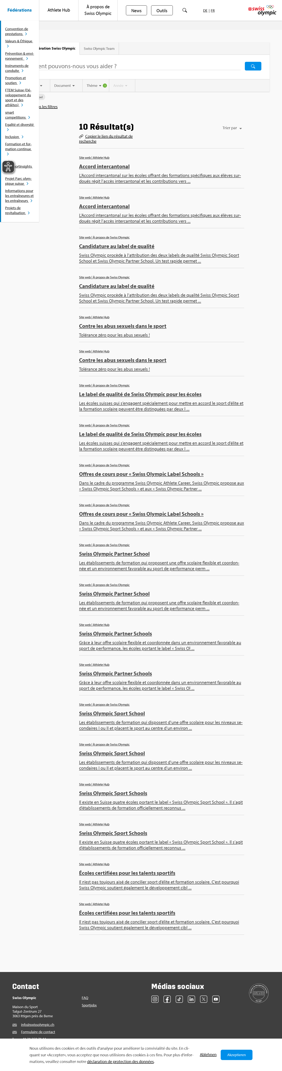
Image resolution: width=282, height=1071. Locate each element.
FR (213, 10)
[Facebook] (167, 999)
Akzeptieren (236, 1054)
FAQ (85, 998)
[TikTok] (179, 999)
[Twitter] (203, 999)
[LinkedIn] (191, 999)
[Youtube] (215, 999)
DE (205, 10)
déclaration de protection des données (120, 1061)
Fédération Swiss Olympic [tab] (53, 48)
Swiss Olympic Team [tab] (99, 48)
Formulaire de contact (38, 1031)
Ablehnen (208, 1054)
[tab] (66, 85)
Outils (161, 10)
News (136, 10)
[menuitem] (19, 10)
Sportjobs (89, 1005)
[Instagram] (155, 999)
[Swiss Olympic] (262, 10)
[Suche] (185, 10)
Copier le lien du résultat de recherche (106, 139)
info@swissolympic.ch (37, 1024)
